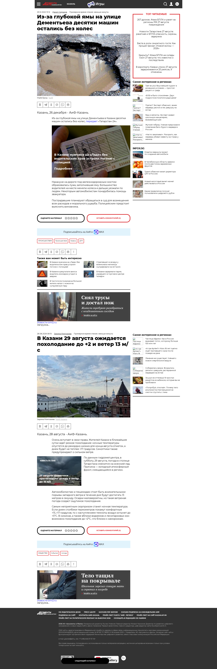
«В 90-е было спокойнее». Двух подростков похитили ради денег (161, 96)
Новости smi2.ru (47, 322)
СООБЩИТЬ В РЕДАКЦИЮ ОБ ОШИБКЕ (130, 618)
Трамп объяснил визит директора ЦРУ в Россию (160, 173)
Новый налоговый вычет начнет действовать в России (159, 182)
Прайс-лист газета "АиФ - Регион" (118, 615)
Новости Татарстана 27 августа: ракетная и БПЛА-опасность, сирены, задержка (156, 34)
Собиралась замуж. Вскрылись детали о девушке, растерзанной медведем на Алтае (160, 370)
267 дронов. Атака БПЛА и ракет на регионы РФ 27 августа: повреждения (156, 22)
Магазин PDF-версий (108, 612)
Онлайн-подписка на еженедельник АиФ (140, 612)
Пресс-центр (89, 612)
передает (92, 121)
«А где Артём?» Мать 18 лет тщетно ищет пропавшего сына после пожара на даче (161, 350)
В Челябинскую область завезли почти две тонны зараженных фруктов (160, 164)
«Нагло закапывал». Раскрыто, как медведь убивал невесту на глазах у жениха (161, 136)
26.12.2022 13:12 (43, 12)
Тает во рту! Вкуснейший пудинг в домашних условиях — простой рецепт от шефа (161, 88)
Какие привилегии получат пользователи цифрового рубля (159, 192)
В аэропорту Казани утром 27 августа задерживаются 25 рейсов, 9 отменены (156, 69)
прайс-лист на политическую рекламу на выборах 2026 (84, 618)
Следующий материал (85, 661)
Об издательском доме (70, 612)
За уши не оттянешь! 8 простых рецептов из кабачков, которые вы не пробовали (162, 380)
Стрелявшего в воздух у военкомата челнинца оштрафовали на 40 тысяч (108, 264)
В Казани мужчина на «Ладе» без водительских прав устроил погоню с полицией (84, 158)
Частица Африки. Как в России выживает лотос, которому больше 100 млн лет (161, 341)
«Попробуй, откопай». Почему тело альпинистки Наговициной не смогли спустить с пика (161, 389)
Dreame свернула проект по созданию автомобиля (156, 153)
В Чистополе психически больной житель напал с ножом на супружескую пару (65, 283)
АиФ (51, 98)
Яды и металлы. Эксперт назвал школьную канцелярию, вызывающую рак (159, 117)
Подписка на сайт (67, 615)
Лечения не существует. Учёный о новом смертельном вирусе (160, 359)
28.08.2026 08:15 (44, 334)
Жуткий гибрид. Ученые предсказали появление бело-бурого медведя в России (162, 127)
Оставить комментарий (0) (108, 218)
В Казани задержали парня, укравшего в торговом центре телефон (110, 273)
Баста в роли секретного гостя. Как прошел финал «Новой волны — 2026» (156, 46)
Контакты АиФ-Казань (89, 615)
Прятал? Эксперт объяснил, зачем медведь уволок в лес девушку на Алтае (161, 107)
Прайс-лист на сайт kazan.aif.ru (152, 615)
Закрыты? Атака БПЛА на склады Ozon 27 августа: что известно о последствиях (156, 58)
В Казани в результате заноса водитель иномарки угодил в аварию (63, 273)
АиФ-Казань (61, 419)
